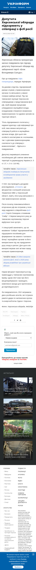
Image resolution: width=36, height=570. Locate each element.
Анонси (28, 7)
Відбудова (7, 474)
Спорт (6, 502)
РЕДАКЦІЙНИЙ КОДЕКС (9, 549)
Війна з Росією (25, 315)
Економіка (7, 480)
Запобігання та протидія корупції (10, 531)
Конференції (23, 498)
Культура (7, 496)
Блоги (20, 484)
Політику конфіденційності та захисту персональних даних (18, 561)
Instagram (13, 359)
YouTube (23, 359)
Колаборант (6, 315)
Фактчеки (7, 484)
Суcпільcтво (8, 493)
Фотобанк (13, 7)
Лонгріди (21, 490)
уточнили (19, 187)
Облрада (15, 315)
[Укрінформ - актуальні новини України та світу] (18, 3)
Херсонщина (14, 312)
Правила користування (8, 524)
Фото (20, 477)
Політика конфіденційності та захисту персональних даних (10, 539)
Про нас (7, 511)
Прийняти (18, 567)
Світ (5, 487)
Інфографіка (22, 487)
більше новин (18, 363)
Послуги (6, 7)
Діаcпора (7, 499)
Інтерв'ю (21, 474)
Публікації (22, 471)
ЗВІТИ (6, 545)
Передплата (8, 517)
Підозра (23, 312)
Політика (7, 477)
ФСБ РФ (5, 312)
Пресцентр (21, 7)
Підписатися (10, 350)
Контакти (7, 514)
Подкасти (22, 468)
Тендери (7, 528)
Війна (6, 471)
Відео (20, 481)
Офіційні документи (22, 501)
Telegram (5, 359)
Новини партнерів (22, 494)
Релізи (20, 505)
